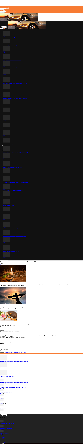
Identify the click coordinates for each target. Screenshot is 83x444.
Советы (2, 183)
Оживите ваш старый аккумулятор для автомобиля (10, 144)
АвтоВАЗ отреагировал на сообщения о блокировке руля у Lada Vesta (13, 52)
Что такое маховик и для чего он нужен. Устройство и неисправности (12, 37)
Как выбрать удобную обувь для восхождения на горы (10, 220)
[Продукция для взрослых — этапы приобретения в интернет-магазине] (6, 188)
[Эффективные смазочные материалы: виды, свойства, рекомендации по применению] (6, 96)
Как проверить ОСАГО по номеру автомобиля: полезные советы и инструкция (14, 136)
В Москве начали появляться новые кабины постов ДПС (11, 251)
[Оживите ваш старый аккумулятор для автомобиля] (6, 142)
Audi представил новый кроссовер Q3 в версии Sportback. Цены (12, 60)
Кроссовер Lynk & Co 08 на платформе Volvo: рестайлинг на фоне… (12, 258)
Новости (4, 36)
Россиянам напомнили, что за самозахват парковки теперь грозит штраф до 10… (14, 236)
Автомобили (4, 227)
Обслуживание (4, 120)
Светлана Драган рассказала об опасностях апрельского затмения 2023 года (13, 351)
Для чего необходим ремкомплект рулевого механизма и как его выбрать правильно (15, 83)
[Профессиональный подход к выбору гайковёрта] (3, 374)
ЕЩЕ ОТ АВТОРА (11, 353)
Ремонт (2, 145)
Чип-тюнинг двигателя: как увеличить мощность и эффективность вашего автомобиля (15, 121)
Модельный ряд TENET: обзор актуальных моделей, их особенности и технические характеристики (17, 228)
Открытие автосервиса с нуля (4, 433)
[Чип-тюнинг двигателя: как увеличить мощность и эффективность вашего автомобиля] (6, 119)
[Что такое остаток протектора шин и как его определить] (6, 43)
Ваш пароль (7, 8)
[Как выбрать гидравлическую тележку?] (6, 203)
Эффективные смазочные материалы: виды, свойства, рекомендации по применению (15, 98)
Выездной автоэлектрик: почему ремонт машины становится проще (12, 167)
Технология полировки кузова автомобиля (6, 428)
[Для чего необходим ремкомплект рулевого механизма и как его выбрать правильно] (6, 81)
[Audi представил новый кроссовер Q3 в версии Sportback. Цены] (6, 58)
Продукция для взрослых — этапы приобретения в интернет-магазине (13, 190)
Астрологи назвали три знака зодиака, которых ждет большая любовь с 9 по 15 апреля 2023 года (15, 352)
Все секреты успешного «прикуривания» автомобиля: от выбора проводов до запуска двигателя (16, 152)
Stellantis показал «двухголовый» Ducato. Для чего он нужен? (11, 243)
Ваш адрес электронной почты (9, 11)
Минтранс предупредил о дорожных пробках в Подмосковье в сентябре (13, 67)
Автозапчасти (4, 74)
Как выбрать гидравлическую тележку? (8, 205)
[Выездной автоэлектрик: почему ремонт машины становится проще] (6, 165)
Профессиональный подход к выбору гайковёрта (10, 159)
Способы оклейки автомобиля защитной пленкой (7, 423)
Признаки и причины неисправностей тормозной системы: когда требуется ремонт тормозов (16, 182)
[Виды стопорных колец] (6, 211)
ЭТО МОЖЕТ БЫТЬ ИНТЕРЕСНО (4, 353)
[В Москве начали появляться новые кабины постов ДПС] (6, 249)
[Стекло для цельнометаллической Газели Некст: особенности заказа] (6, 127)
